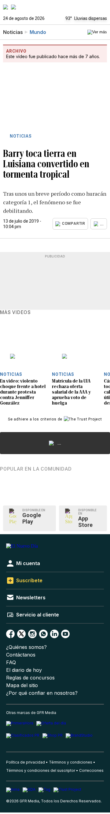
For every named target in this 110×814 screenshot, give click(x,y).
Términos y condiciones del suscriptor (40, 770)
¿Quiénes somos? (26, 647)
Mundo (38, 32)
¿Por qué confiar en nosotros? (42, 693)
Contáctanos (20, 655)
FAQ (11, 662)
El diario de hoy (24, 670)
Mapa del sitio (22, 685)
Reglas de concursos (30, 678)
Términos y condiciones (70, 762)
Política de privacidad (25, 762)
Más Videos (15, 312)
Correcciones (91, 770)
